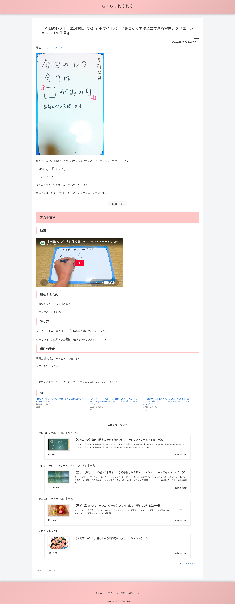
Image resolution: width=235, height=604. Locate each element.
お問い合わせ (133, 593)
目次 (114, 203)
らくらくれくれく (53, 47)
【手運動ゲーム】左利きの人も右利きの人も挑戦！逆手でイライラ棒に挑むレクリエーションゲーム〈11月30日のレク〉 (167, 401)
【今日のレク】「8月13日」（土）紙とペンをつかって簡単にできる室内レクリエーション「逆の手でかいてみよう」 (113, 401)
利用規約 (121, 593)
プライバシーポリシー (105, 593)
